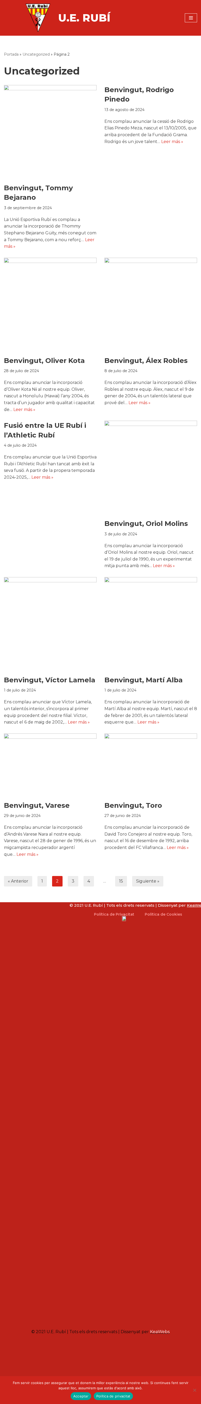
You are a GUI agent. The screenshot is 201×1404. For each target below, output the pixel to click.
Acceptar (80, 1396)
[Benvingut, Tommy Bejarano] (50, 131)
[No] (194, 1390)
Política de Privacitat (114, 914)
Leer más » (172, 141)
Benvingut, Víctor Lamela (49, 680)
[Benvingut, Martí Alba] (150, 623)
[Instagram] (130, 1318)
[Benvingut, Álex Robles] (150, 304)
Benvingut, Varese (37, 805)
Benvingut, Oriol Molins (146, 523)
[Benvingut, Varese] (50, 764)
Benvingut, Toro (133, 805)
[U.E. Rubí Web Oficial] (38, 18)
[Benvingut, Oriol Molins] (150, 467)
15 (121, 881)
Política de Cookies (163, 914)
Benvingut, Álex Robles (146, 360)
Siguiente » (147, 881)
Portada (11, 54)
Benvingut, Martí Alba (143, 680)
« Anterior (18, 881)
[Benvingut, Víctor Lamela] (50, 623)
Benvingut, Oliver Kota (44, 360)
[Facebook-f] (138, 1318)
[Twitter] (146, 1318)
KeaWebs (160, 1331)
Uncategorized (36, 54)
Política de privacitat (113, 1396)
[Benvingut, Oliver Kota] (50, 304)
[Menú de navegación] (191, 17)
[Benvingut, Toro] (150, 764)
